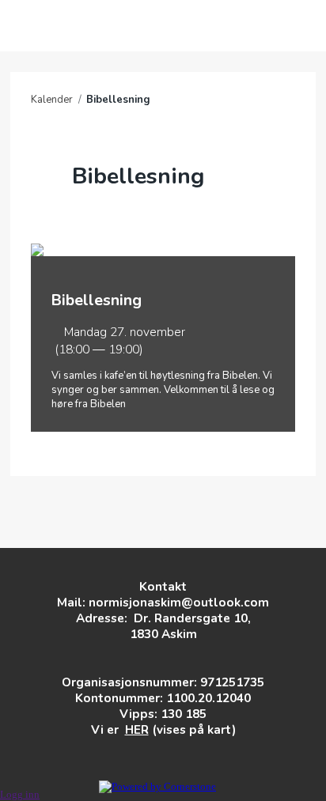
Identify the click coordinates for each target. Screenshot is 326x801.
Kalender (52, 100)
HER (137, 730)
